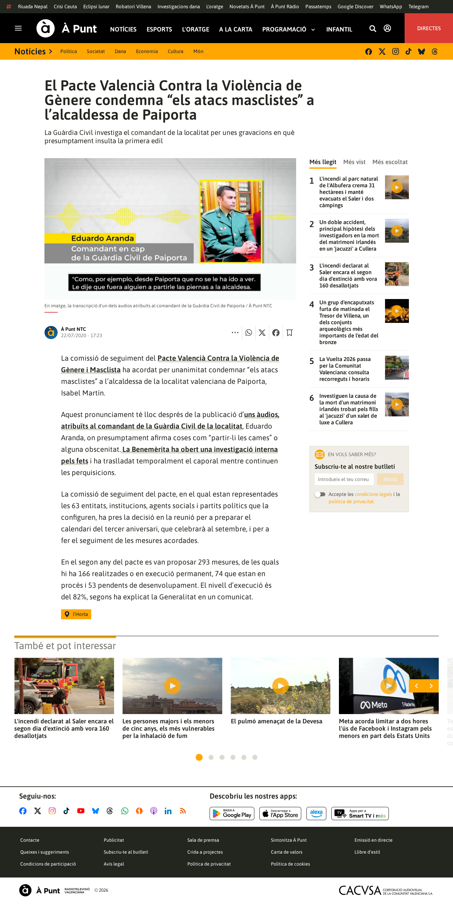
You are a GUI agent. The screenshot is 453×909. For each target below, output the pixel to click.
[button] (199, 757)
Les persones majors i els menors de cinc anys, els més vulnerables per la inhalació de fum (168, 728)
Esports (159, 29)
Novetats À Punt (247, 6)
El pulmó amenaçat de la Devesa (276, 721)
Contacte (29, 840)
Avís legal (114, 864)
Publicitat (114, 840)
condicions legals (373, 494)
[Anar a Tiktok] (67, 811)
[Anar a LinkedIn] (169, 811)
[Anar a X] (39, 811)
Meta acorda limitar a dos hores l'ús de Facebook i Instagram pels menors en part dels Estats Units (385, 728)
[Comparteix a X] (262, 332)
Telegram (419, 6)
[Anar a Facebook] (24, 811)
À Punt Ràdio (285, 6)
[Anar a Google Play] (232, 813)
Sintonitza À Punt (289, 840)
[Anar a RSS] (184, 811)
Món (198, 51)
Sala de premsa (203, 840)
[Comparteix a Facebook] (276, 332)
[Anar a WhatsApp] (126, 811)
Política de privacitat (209, 864)
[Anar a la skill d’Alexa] (316, 813)
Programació (284, 29)
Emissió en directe (374, 840)
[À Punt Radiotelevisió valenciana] (54, 890)
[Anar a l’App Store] (280, 813)
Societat (96, 51)
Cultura (175, 51)
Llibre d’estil (367, 852)
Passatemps (318, 6)
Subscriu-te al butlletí (126, 852)
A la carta (235, 29)
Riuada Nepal (32, 6)
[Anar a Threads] (111, 811)
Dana (120, 51)
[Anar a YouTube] (82, 811)
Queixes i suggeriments (44, 852)
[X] (382, 51)
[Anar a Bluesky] (97, 811)
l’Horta (80, 614)
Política (68, 51)
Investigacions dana (179, 6)
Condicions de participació (48, 864)
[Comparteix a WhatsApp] (248, 332)
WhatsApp (391, 6)
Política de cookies (290, 864)
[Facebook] (368, 51)
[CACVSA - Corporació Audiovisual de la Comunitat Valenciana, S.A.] (386, 890)
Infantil (339, 29)
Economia (147, 51)
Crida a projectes (205, 852)
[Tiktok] (409, 51)
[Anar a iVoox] (140, 811)
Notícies (123, 29)
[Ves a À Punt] (66, 28)
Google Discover (355, 6)
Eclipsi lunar (96, 6)
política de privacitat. (352, 501)
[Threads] (435, 51)
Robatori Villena (133, 6)
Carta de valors (286, 852)
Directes (429, 28)
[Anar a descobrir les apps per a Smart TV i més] (360, 813)
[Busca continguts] (373, 29)
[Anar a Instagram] (53, 811)
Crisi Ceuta (65, 6)
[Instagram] (395, 51)
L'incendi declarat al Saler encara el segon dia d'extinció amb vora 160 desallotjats (64, 728)
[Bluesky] (421, 51)
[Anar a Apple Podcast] (155, 811)
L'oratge (214, 6)
